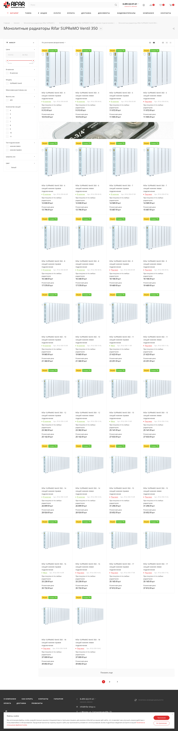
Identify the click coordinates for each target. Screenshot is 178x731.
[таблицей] (170, 42)
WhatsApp (6, 711)
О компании (10, 699)
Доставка (21, 703)
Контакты (43, 699)
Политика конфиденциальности (150, 700)
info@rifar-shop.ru (87, 707)
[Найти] (116, 4)
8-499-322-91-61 (130, 4)
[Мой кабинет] (144, 5)
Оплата (7, 703)
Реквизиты (37, 703)
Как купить (27, 699)
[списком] (166, 42)
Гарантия (58, 699)
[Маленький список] (150, 42)
